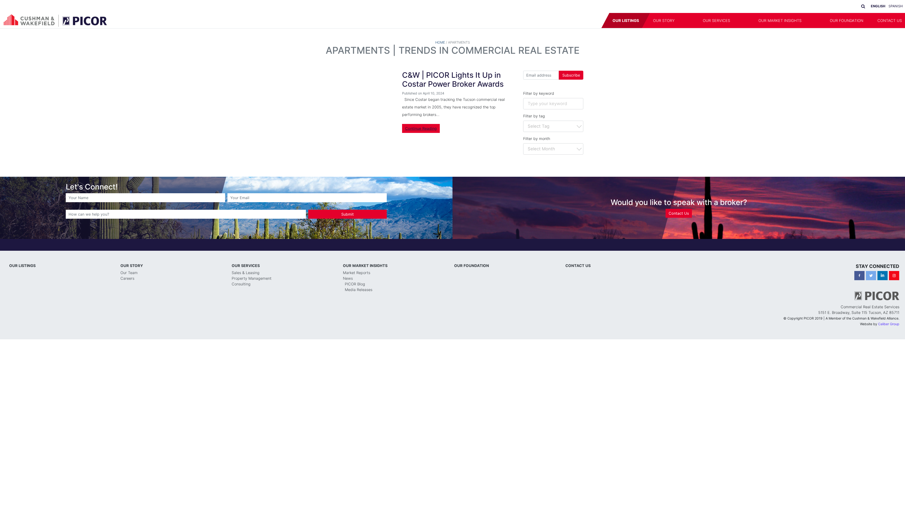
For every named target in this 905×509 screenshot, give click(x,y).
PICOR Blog (355, 284)
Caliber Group (888, 324)
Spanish (896, 6)
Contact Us (679, 213)
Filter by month (536, 138)
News (348, 278)
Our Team (129, 272)
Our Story (664, 20)
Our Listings (626, 20)
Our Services (716, 20)
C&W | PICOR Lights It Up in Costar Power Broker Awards (453, 79)
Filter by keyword (538, 93)
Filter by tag (534, 116)
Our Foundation (846, 20)
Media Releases (358, 289)
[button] (689, 20)
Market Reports (356, 272)
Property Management (252, 278)
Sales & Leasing (245, 272)
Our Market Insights (780, 20)
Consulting (241, 284)
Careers (127, 278)
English (878, 6)
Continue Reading (421, 128)
